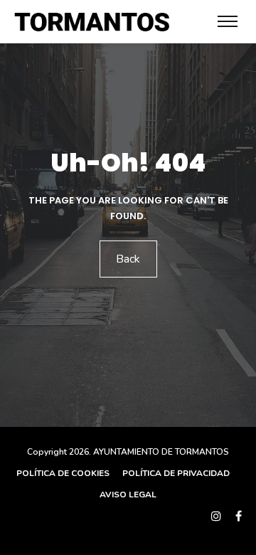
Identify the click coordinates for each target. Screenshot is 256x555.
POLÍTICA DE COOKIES (63, 473)
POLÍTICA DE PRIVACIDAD (175, 473)
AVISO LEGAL (128, 494)
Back (128, 259)
